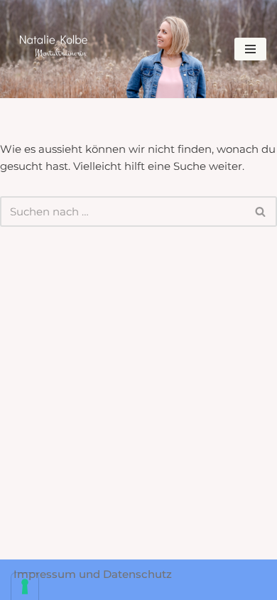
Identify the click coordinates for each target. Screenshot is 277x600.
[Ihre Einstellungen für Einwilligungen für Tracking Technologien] (24, 586)
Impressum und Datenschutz (92, 574)
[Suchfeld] (261, 211)
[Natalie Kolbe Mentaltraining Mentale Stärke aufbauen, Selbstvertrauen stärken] (53, 45)
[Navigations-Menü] (250, 49)
